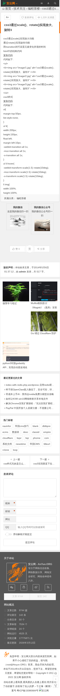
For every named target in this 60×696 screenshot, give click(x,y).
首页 (8, 8)
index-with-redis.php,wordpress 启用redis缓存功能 (32, 385)
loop (15, 450)
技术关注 (20, 8)
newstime (21, 444)
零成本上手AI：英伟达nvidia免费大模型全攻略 (30, 394)
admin (22, 271)
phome (36, 438)
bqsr (19, 438)
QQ (7, 527)
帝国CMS (35, 444)
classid (35, 432)
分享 (42, 249)
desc (25, 432)
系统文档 (7, 444)
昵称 (10, 503)
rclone (5, 450)
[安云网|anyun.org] (44, 690)
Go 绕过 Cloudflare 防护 (43, 333)
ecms (5, 432)
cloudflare (7, 438)
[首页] (55, 673)
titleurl (47, 444)
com (46, 438)
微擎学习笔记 (10, 303)
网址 (7, 519)
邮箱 (10, 511)
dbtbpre (46, 426)
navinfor (6, 426)
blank (35, 426)
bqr (27, 438)
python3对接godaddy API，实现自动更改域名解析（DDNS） (15, 367)
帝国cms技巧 (22, 426)
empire (47, 432)
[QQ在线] (23, 587)
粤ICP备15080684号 (27, 690)
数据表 (15, 432)
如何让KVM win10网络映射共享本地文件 (27, 398)
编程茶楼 (34, 8)
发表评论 (29, 17)
